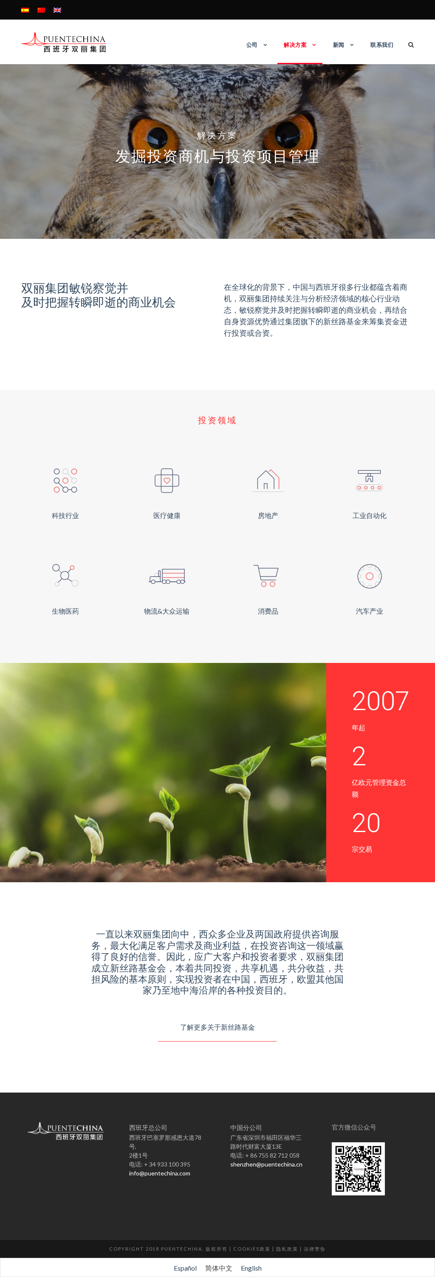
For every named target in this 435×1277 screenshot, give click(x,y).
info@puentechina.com (159, 1173)
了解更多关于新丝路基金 (217, 1027)
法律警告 (315, 1249)
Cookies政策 (252, 1249)
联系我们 (381, 45)
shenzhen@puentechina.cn (266, 1164)
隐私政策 (287, 1249)
